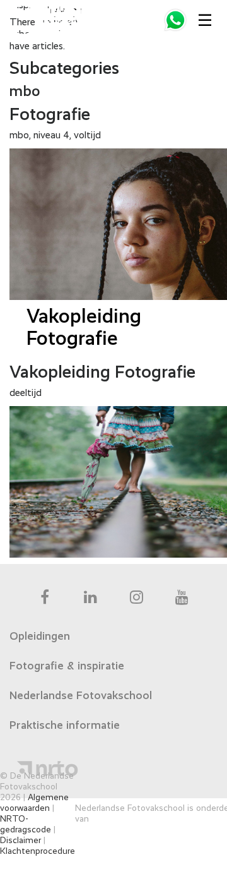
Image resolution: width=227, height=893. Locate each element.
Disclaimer (20, 840)
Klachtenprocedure (37, 851)
